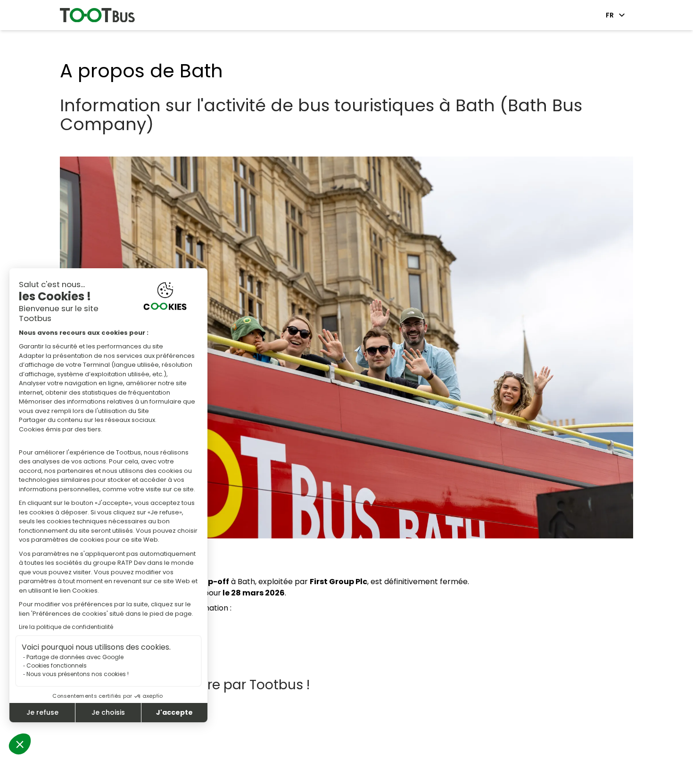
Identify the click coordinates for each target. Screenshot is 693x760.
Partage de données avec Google (75, 657)
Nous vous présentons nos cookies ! (77, 674)
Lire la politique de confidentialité (66, 627)
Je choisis (108, 712)
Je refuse (42, 712)
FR (610, 15)
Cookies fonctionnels (56, 665)
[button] (19, 744)
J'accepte (174, 712)
